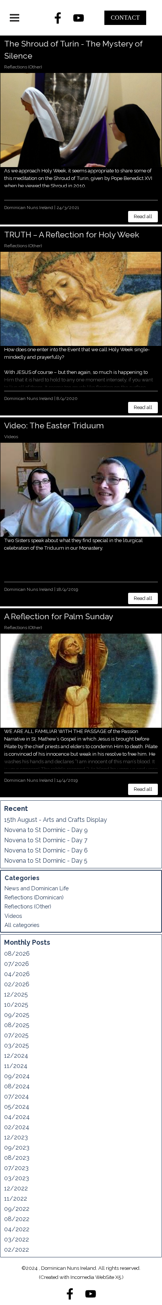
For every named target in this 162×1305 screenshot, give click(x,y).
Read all (143, 216)
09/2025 (16, 1014)
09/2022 (16, 1208)
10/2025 (16, 1004)
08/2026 (17, 953)
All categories (22, 925)
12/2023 (16, 1137)
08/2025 (16, 1025)
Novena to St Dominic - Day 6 (46, 850)
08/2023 (16, 1157)
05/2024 (16, 1106)
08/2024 (17, 1086)
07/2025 (16, 1035)
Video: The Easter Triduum (54, 425)
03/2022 (16, 1239)
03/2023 (16, 1178)
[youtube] (78, 17)
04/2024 (17, 1117)
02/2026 (16, 984)
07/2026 (16, 963)
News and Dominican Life (37, 888)
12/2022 (16, 1188)
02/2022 (16, 1249)
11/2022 (15, 1198)
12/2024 (16, 1055)
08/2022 (16, 1219)
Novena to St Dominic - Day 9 (46, 830)
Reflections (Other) (23, 67)
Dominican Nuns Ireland (28, 207)
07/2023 (16, 1168)
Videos (11, 436)
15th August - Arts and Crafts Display (55, 819)
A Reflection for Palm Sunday (58, 616)
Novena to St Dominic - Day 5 (45, 860)
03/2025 (16, 1045)
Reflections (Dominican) (34, 897)
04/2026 (17, 974)
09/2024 (17, 1076)
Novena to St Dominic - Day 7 (45, 840)
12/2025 (16, 994)
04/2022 (16, 1229)
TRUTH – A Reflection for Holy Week (71, 234)
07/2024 (16, 1096)
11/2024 (16, 1065)
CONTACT (125, 17)
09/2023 (16, 1147)
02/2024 (16, 1127)
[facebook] (58, 17)
